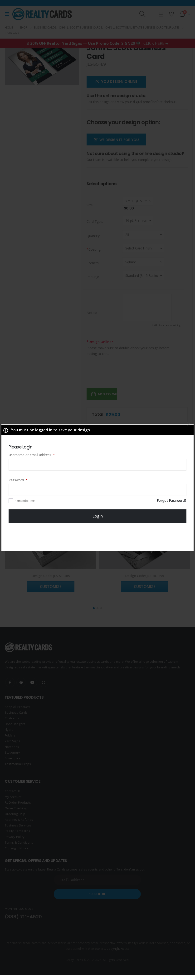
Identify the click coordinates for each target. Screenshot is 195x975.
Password (25, 480)
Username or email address (38, 454)
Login (98, 516)
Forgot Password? (171, 500)
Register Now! (97, 537)
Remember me (25, 501)
